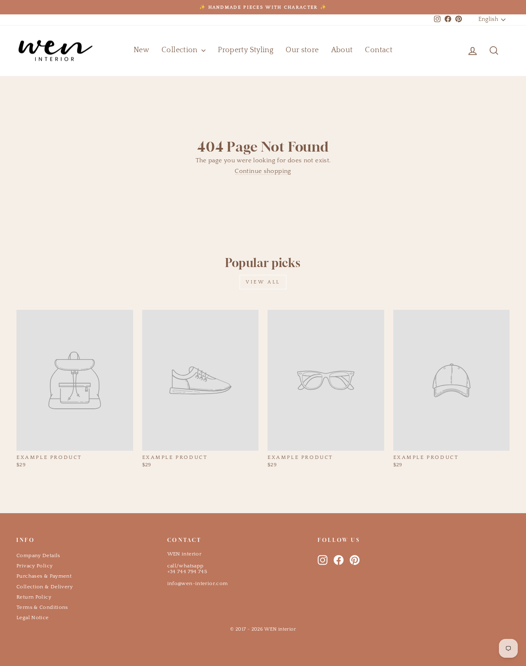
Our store (302, 50)
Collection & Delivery (44, 587)
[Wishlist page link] (453, 50)
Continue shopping (263, 171)
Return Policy (33, 597)
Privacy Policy (34, 566)
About (342, 50)
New (141, 50)
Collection (180, 50)
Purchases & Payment (44, 576)
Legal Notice (32, 617)
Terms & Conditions (42, 607)
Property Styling (245, 50)
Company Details (38, 555)
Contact (378, 50)
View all (263, 282)
